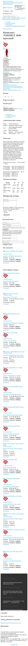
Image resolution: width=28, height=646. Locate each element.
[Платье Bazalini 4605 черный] (14, 275)
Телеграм (20, 609)
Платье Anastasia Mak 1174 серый (12, 375)
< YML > (9, 18)
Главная (8, 22)
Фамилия (4, 224)
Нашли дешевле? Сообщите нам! (13, 87)
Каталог (4, 18)
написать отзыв (7, 253)
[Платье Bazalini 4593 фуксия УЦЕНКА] (14, 317)
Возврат (4, 19)
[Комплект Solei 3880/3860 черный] (14, 389)
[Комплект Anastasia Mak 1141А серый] (13, 351)
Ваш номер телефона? (6, 238)
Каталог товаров (10, 23)
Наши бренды (6, 583)
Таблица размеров (11, 115)
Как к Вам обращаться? (7, 235)
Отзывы (13, 18)
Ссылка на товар (5, 242)
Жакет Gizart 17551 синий (10, 297)
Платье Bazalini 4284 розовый (11, 486)
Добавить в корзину (8, 108)
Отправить (5, 229)
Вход (4, 1)
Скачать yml (14, 644)
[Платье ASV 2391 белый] (14, 335)
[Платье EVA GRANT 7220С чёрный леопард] (14, 515)
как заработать (15, 79)
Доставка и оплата (21, 18)
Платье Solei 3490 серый (9, 467)
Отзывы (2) (9, 117)
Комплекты (9, 24)
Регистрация (9, 1)
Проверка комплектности (15, 582)
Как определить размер (9, 591)
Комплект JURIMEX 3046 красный (15, 26)
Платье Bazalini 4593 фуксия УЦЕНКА (13, 323)
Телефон (4, 226)
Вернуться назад (7, 28)
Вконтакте (14, 609)
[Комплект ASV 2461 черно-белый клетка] (14, 555)
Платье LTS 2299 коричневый (11, 434)
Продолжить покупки (15, 622)
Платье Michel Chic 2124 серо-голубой (13, 537)
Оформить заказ (5, 622)
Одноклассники (7, 609)
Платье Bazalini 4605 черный (10, 281)
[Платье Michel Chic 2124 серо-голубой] (14, 532)
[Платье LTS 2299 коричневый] (14, 428)
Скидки (18, 19)
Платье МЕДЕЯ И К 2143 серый (11, 504)
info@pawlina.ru (7, 601)
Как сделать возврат (11, 592)
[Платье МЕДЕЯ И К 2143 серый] (14, 498)
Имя (3, 222)
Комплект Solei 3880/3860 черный (12, 394)
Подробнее (6, 72)
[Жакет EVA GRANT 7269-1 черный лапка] (14, 445)
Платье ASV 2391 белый (9, 340)
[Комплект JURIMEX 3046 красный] (14, 251)
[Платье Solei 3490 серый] (14, 462)
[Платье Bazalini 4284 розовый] (14, 481)
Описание (9, 114)
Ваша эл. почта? (5, 241)
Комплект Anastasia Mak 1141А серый (13, 355)
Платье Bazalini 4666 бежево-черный (13, 415)
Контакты (9, 19)
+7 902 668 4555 (20, 8)
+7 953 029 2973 (19, 9)
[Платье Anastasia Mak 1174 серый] (14, 370)
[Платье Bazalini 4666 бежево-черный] (14, 409)
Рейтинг (5, 210)
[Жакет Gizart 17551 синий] (10, 293)
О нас (12, 583)
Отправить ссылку (7, 244)
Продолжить (7, 214)
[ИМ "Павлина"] (7, 7)
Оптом (14, 19)
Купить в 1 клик (18, 108)
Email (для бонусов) (6, 227)
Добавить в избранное (9, 110)
